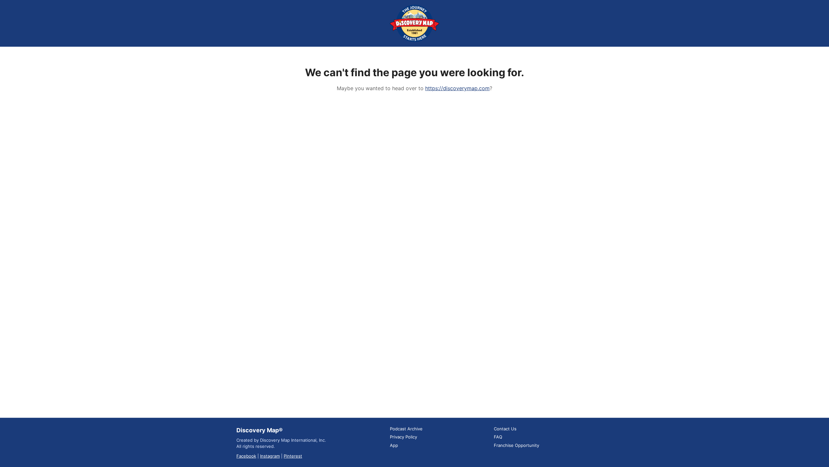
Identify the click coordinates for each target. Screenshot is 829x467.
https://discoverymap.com (457, 88)
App (394, 445)
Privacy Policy (403, 436)
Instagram (270, 456)
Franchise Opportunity (516, 445)
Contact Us (505, 428)
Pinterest (293, 456)
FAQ (498, 436)
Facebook (246, 456)
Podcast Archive (406, 428)
